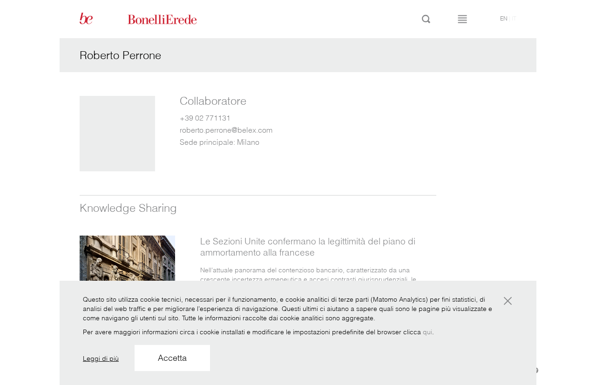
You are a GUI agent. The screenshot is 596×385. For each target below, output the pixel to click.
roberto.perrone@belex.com (226, 130)
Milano (248, 142)
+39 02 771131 (205, 117)
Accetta (172, 357)
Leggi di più (101, 358)
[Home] (173, 18)
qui (427, 332)
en (504, 18)
